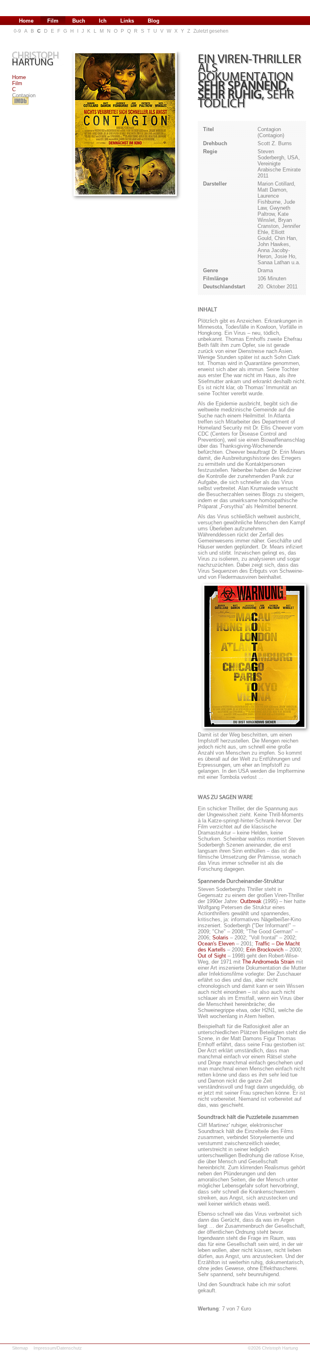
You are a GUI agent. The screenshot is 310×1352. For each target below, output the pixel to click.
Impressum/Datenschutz (58, 1348)
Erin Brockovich (264, 950)
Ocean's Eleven (216, 944)
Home (19, 77)
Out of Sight (212, 956)
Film (17, 83)
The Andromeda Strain (268, 962)
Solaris (220, 938)
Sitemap (20, 1348)
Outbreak (251, 901)
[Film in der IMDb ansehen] (20, 105)
